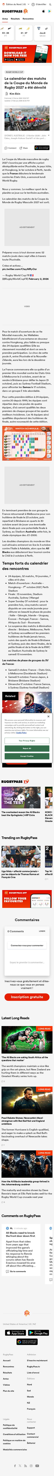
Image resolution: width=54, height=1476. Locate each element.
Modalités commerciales (15, 1449)
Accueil (6, 1360)
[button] (27, 1054)
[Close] (48, 716)
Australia (31, 531)
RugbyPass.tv (33, 1366)
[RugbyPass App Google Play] (38, 1333)
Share (25, 148)
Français (31, 1408)
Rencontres (28, 18)
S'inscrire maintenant (37, 1360)
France (14, 173)
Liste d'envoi (33, 1372)
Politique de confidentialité (10, 1427)
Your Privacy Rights (27, 740)
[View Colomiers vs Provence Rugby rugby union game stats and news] (42, 33)
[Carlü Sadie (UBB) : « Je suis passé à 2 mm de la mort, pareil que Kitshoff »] (27, 708)
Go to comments (16, 1271)
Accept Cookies (27, 756)
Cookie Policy (21, 732)
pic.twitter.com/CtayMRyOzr (19, 269)
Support (31, 1427)
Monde (30, 1396)
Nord (29, 1384)
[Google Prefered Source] (41, 148)
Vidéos (6, 1384)
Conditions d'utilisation (14, 1434)
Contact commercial (33, 1435)
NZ (28, 1402)
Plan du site (8, 1390)
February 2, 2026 (39, 278)
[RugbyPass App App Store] (15, 1333)
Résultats (15, 18)
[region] (27, 738)
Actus (5, 18)
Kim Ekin (15, 93)
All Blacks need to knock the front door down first (20, 1234)
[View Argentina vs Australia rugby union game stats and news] (24, 33)
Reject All (27, 748)
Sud (29, 1390)
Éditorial (31, 1443)
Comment (12, 148)
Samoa (27, 387)
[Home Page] (15, 11)
